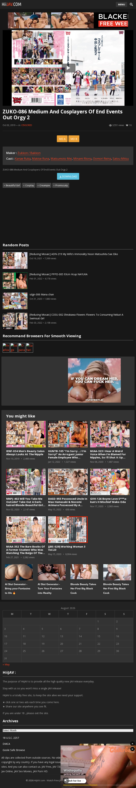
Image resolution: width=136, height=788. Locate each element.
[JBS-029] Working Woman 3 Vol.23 (66, 548)
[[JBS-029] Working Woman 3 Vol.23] (68, 529)
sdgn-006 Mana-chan (42, 294)
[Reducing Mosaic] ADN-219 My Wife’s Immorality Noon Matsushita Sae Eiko (74, 254)
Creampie (44, 185)
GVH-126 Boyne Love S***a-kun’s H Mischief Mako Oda (108, 500)
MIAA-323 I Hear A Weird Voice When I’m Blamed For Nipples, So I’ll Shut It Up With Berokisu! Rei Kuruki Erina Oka (108, 457)
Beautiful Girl (13, 185)
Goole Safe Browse (14, 750)
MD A (62, 139)
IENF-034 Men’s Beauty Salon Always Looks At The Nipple (25, 452)
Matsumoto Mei (61, 159)
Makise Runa (40, 159)
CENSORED (26, 125)
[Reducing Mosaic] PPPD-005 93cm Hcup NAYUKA (58, 274)
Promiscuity (61, 185)
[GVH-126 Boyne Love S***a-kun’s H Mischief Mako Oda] (110, 482)
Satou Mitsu (121, 159)
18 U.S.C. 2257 (11, 737)
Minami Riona (82, 159)
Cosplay (29, 185)
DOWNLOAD (69, 176)
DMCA (6, 743)
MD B (73, 139)
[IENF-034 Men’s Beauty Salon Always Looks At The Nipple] (26, 434)
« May (6, 664)
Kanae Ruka (23, 159)
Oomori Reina (102, 159)
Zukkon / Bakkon (29, 153)
